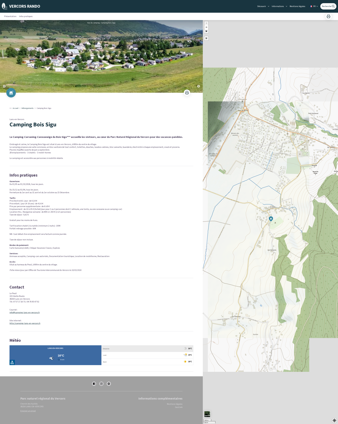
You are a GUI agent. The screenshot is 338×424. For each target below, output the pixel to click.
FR (314, 6)
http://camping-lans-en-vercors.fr (25, 323)
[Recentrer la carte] (206, 38)
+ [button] (206, 23)
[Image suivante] (198, 56)
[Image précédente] (4, 56)
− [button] (206, 27)
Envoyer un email (28, 410)
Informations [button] (278, 6)
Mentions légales (297, 6)
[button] (206, 31)
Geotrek (178, 407)
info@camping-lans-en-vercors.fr (25, 312)
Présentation (10, 16)
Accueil (15, 108)
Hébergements (28, 108)
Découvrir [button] (261, 6)
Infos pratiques (26, 16)
